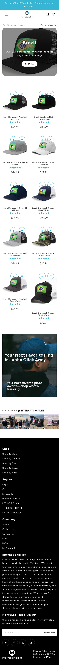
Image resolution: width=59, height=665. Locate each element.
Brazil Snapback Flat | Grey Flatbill (15, 163)
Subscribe (50, 632)
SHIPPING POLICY (11, 512)
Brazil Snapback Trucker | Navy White (44, 209)
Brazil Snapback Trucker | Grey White (15, 300)
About (5, 524)
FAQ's (5, 543)
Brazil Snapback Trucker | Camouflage (44, 254)
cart (4, 489)
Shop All (29, 64)
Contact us (8, 533)
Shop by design (10, 468)
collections (8, 529)
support (29, 6)
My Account (8, 548)
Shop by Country (11, 458)
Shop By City (9, 463)
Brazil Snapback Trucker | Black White (44, 314)
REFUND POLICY (10, 503)
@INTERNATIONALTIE (31, 410)
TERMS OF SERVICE (12, 508)
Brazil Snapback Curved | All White (44, 163)
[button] (7, 14)
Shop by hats (9, 472)
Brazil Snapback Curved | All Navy (15, 209)
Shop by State (10, 453)
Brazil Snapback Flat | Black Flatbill (44, 118)
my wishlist (8, 493)
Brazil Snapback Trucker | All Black (15, 118)
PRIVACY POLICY (11, 498)
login (5, 484)
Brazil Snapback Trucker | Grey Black (15, 254)
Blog (4, 538)
